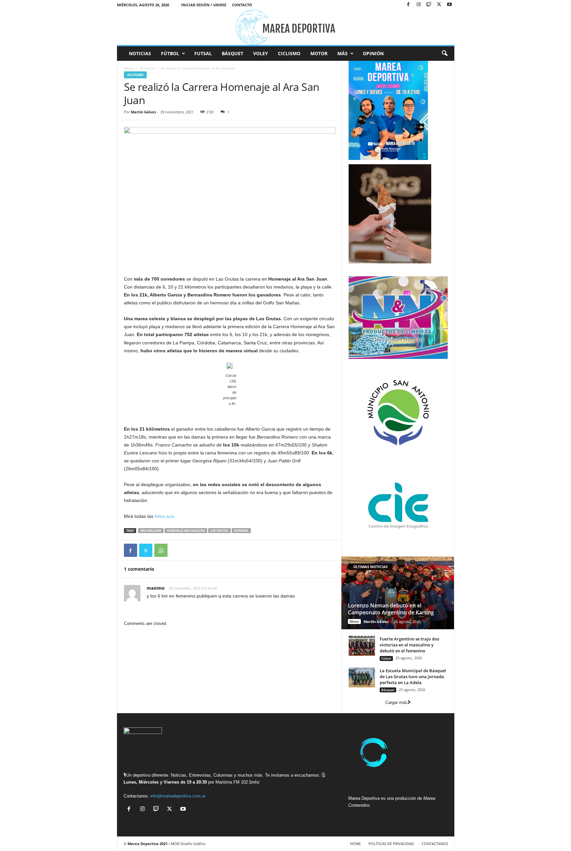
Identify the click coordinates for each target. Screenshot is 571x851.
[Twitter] (145, 550)
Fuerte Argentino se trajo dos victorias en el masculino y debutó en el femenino (409, 645)
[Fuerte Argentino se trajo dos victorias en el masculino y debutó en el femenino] (362, 646)
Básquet (232, 53)
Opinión (373, 53)
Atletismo (147, 68)
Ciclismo (289, 53)
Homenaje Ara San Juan (186, 530)
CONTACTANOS (435, 843)
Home (128, 68)
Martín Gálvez (143, 111)
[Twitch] (429, 5)
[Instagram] (419, 5)
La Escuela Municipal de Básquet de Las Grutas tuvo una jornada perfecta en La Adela (413, 676)
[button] (444, 53)
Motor (318, 53)
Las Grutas (219, 530)
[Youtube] (449, 5)
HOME (355, 843)
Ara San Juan (150, 530)
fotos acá (164, 516)
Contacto (242, 4)
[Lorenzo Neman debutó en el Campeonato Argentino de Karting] (397, 593)
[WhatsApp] (161, 550)
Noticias (140, 53)
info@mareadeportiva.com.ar (178, 795)
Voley (260, 53)
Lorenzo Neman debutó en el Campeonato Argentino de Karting (391, 609)
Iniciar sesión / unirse (203, 4)
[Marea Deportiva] (285, 27)
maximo (156, 588)
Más (342, 53)
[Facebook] (408, 5)
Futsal (203, 53)
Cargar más (396, 702)
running (241, 530)
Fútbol (170, 53)
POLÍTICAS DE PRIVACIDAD (391, 843)
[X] (439, 5)
